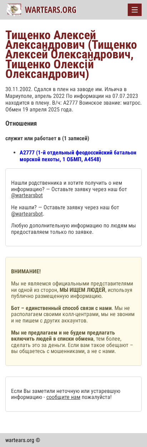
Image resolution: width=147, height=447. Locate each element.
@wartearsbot (27, 195)
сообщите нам (63, 397)
